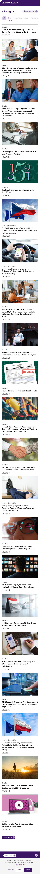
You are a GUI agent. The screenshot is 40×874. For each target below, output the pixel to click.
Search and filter (29, 11)
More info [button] (11, 869)
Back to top (8, 855)
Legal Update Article (21, 18)
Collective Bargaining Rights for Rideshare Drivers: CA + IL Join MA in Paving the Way (18, 271)
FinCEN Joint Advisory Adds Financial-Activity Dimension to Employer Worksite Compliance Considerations (19, 429)
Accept (28, 870)
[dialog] (20, 866)
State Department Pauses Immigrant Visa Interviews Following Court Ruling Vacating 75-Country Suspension (19, 70)
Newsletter (34, 18)
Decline (19, 870)
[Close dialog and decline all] (38, 860)
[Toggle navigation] (36, 2)
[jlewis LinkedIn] (36, 855)
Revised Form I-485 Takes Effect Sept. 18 (19, 391)
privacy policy (20, 865)
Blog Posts (10, 19)
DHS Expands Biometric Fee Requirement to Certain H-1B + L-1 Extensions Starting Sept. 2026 (20, 704)
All (4, 18)
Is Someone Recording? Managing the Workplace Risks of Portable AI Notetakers (18, 664)
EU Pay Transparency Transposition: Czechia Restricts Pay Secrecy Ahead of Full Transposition (19, 231)
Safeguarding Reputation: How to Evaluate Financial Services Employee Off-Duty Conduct (18, 508)
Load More (8, 837)
